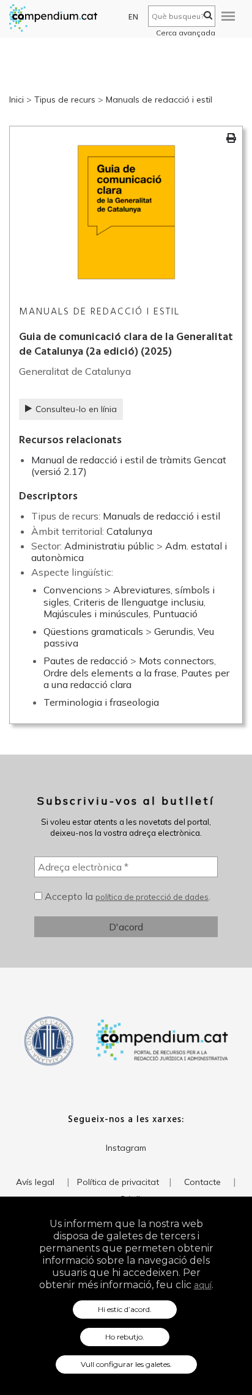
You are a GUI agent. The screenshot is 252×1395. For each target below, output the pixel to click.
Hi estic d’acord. (125, 1309)
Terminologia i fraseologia (101, 702)
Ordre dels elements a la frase (110, 673)
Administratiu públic (109, 546)
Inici (16, 99)
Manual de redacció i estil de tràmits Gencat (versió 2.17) (128, 465)
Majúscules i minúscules (96, 613)
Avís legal (35, 1181)
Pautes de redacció (85, 660)
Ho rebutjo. (124, 1336)
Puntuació (175, 613)
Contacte (202, 1181)
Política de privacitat (118, 1181)
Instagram (126, 1147)
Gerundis (173, 631)
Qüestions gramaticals (93, 631)
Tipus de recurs (64, 99)
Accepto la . (126, 896)
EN (133, 17)
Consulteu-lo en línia (76, 409)
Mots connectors (176, 660)
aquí (203, 1285)
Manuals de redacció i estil (159, 99)
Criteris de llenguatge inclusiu (138, 602)
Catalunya (129, 531)
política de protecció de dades (152, 897)
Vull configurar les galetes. (126, 1364)
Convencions (72, 590)
